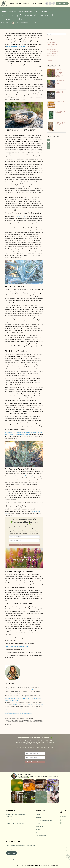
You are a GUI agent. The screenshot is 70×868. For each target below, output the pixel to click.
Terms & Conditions (41, 835)
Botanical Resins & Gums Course (15, 823)
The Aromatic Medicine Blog (44, 820)
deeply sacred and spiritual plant (16, 46)
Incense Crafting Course (12, 820)
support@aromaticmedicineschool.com (19, 859)
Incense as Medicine (52, 51)
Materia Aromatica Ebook (13, 827)
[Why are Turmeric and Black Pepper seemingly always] (29, 785)
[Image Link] (12, 672)
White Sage (8, 57)
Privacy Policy (40, 832)
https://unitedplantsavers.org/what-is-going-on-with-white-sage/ (28, 704)
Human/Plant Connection (25, 11)
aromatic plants (20, 216)
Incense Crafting (51, 53)
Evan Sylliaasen (40, 826)
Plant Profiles (50, 58)
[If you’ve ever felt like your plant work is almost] (53, 797)
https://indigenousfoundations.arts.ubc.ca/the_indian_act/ (19, 713)
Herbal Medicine (51, 49)
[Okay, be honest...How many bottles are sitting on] (17, 797)
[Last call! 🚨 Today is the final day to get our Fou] (53, 785)
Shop (34, 3)
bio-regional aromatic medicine (21, 97)
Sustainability (43, 11)
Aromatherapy (51, 42)
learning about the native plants (25, 476)
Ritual (35, 11)
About (12, 3)
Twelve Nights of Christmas (27, 179)
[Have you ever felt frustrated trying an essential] (29, 797)
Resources (26, 3)
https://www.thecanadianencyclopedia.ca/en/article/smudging (19, 689)
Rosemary (36, 592)
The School (39, 823)
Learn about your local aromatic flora (17, 646)
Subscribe (11, 853)
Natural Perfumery (52, 55)
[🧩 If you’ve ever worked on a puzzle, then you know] (41, 797)
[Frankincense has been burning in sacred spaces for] (41, 785)
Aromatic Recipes (52, 44)
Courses (18, 3)
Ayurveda (49, 47)
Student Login (61, 3)
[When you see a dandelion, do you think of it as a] (17, 785)
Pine (24, 234)
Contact (40, 3)
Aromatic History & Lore (9, 11)
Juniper (7, 236)
